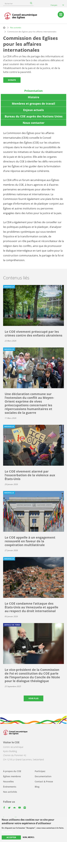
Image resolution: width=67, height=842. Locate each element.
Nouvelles (8, 781)
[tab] (33, 91)
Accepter (11, 837)
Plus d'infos (7, 832)
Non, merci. (28, 837)
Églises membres (12, 776)
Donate (12, 80)
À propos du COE (12, 771)
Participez (40, 771)
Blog (37, 786)
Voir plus (33, 698)
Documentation (43, 776)
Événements (9, 786)
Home (4, 27)
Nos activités (15, 27)
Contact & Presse (44, 781)
